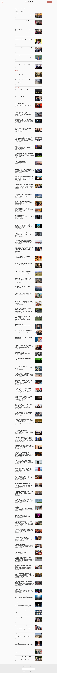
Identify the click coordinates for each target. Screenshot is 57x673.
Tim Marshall (22, 424)
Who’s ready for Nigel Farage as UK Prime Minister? (24, 233)
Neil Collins (20, 415)
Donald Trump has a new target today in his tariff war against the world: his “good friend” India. (24, 447)
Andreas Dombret (30, 289)
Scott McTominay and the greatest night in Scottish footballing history (24, 154)
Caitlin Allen (20, 282)
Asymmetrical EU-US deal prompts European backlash (22, 484)
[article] (28, 16)
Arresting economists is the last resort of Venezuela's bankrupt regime (23, 537)
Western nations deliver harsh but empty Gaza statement (24, 582)
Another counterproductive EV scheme (23, 610)
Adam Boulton (21, 348)
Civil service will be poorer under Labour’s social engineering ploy (24, 405)
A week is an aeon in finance (21, 366)
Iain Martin (19, 106)
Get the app (33, 668)
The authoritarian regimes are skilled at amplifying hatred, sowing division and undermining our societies (24, 50)
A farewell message (18, 258)
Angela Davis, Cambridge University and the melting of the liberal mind (23, 381)
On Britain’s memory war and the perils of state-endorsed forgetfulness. (24, 303)
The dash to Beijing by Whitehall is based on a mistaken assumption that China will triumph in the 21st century (23, 105)
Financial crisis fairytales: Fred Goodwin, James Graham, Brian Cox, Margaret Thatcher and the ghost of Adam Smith (24, 248)
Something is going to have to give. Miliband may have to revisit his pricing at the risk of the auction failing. (24, 470)
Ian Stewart (20, 376)
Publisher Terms (36, 665)
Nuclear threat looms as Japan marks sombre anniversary (23, 309)
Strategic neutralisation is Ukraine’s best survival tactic (23, 317)
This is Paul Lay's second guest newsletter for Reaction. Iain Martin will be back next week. (24, 203)
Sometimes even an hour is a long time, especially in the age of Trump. (24, 368)
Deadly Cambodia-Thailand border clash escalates (23, 507)
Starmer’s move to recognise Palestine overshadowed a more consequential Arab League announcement (24, 420)
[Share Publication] (46, 2)
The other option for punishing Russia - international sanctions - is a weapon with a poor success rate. (23, 319)
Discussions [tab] (21, 11)
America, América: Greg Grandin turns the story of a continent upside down (24, 294)
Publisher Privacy (31, 665)
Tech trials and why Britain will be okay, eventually (23, 195)
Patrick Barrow (21, 304)
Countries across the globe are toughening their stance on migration (24, 522)
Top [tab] (18, 11)
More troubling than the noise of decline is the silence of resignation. (23, 494)
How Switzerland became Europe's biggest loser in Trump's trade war (24, 338)
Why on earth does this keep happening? (23, 89)
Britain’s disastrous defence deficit (22, 64)
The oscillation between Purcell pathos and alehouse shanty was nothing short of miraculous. (24, 399)
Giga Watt (20, 471)
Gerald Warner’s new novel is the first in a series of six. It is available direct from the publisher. (24, 227)
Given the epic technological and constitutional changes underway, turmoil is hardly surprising (23, 91)
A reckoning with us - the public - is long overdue (22, 65)
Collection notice (32, 666)
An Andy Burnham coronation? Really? (23, 20)
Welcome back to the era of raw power (23, 119)
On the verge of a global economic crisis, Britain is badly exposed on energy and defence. (23, 82)
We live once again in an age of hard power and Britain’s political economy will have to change (23, 98)
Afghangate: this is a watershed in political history (24, 634)
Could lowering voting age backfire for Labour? (23, 626)
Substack (24, 671)
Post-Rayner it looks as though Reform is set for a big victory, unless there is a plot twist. (24, 217)
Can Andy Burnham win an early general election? (23, 30)
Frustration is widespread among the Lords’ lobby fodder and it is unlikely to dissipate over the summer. (24, 576)
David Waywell (21, 326)
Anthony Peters (21, 333)
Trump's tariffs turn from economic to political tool (23, 389)
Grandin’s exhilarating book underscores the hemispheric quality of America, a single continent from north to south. (24, 296)
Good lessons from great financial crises (23, 169)
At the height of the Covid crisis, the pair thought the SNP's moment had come (24, 42)
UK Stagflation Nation (19, 649)
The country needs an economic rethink (21, 162)
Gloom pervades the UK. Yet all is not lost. (21, 196)
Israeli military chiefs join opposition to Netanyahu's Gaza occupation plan (23, 279)
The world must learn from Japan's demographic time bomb (22, 257)
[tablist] (19, 11)
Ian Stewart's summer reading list (22, 373)
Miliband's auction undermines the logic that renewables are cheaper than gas (23, 468)
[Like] (15, 269)
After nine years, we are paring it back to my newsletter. (23, 353)
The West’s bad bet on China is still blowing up (24, 185)
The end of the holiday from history (22, 96)
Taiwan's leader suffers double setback (23, 460)
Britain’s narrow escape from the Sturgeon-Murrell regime (24, 40)
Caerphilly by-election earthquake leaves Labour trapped (24, 177)
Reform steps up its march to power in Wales (23, 566)
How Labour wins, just (19, 215)
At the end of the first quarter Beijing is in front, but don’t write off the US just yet (23, 130)
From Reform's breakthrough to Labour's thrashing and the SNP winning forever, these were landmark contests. (24, 57)
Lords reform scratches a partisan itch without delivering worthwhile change (23, 574)
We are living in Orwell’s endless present (24, 301)
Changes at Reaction (19, 352)
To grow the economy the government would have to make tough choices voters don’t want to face (24, 179)
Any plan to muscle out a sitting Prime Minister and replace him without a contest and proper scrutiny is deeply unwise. (24, 22)
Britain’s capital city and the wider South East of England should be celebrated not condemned (23, 15)
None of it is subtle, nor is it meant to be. (21, 552)
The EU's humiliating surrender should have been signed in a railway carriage (23, 438)
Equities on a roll (18, 589)
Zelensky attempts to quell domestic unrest (24, 529)
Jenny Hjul (21, 408)
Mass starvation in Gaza (20, 544)
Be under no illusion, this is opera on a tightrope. (22, 516)
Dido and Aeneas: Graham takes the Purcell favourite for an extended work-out (24, 397)
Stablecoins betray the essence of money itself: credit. (23, 288)
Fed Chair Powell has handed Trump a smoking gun (23, 642)
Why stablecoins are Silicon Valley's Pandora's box (22, 287)
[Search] (44, 2)
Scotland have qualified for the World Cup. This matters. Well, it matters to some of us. (24, 156)
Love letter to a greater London (21, 13)
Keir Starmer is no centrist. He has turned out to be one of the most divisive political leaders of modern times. (24, 347)
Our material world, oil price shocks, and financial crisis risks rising (23, 80)
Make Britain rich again (20, 161)
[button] (15, 5)
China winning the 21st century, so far (23, 128)
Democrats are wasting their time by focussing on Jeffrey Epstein (23, 453)
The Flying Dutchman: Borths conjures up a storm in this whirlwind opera (24, 603)
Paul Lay (21, 204)
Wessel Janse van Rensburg (22, 289)
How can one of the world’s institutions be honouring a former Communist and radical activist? (23, 383)
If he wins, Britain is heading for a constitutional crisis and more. (24, 235)
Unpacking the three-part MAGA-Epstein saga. (22, 659)
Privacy (26, 666)
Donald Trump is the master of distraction (24, 551)
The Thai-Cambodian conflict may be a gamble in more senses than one (23, 476)
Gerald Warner (22, 320)
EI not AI (17, 72)
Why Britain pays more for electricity (23, 499)
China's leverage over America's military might (23, 359)
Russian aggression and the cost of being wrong (23, 146)
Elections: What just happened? (21, 55)
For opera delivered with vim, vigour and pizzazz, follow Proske (24, 264)
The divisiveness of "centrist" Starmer (23, 345)
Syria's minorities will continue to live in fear (24, 618)
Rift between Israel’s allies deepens (22, 430)
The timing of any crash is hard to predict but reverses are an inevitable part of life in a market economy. (24, 171)
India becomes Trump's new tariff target (23, 445)
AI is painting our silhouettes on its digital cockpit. (22, 325)
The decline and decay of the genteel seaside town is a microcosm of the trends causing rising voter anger (23, 242)
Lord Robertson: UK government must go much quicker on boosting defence (23, 138)
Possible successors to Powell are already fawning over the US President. (24, 645)
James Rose (20, 274)
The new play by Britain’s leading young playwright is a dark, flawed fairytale (24, 251)
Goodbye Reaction (19, 324)
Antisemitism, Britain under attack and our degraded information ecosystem (24, 48)
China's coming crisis (19, 103)
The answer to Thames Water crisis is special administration (23, 558)
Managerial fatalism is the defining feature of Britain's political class (24, 492)
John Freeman (20, 297)
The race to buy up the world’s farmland (23, 271)
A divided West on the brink (21, 112)
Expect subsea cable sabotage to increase (23, 596)
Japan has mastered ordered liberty (22, 208)
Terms (29, 666)
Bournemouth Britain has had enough (23, 240)
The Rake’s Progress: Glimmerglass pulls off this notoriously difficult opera (24, 515)
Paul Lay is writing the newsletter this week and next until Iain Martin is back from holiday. (24, 210)
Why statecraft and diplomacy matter (23, 201)
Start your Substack (26, 668)
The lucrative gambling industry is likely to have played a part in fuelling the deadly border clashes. (24, 478)
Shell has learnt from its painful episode (23, 412)
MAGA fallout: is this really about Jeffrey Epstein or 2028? (23, 657)
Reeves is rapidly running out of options (23, 330)
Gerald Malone (21, 400)
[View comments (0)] (22, 18)
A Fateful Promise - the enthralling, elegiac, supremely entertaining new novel (24, 225)
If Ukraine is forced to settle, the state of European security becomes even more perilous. (24, 148)
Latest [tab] (16, 11)
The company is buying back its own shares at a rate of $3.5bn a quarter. (23, 414)
